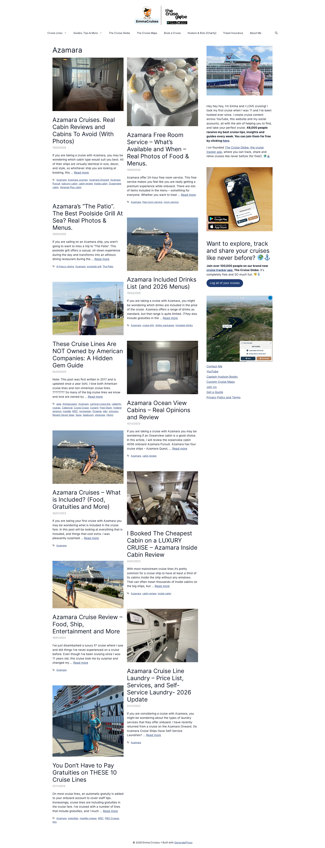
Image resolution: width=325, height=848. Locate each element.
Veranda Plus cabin (70, 187)
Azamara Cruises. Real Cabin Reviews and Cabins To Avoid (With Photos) (83, 130)
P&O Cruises (112, 818)
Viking (109, 414)
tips (54, 821)
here (226, 140)
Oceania (97, 411)
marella (67, 411)
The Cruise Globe (119, 33)
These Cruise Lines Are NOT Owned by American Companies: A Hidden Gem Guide (87, 354)
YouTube (212, 371)
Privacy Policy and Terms (224, 397)
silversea (100, 414)
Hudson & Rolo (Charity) (202, 33)
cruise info (148, 325)
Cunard (94, 407)
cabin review (86, 183)
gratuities (73, 818)
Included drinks (184, 325)
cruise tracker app (220, 270)
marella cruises (88, 818)
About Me (255, 33)
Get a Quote (215, 392)
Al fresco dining (65, 266)
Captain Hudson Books (222, 376)
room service (171, 202)
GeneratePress (183, 842)
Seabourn (88, 414)
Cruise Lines (54, 33)
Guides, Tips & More (85, 33)
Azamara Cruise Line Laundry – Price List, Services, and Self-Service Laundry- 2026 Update (159, 685)
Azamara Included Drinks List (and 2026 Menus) (161, 283)
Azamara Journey (78, 179)
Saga (78, 414)
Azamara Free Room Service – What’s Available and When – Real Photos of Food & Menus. (158, 149)
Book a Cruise (172, 33)
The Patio (108, 266)
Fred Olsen (106, 407)
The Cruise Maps (147, 33)
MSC (75, 411)
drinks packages (164, 325)
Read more (81, 172)
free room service (152, 202)
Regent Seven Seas (63, 414)
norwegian (85, 411)
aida (58, 403)
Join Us (212, 387)
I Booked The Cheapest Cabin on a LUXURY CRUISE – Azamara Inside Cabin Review (162, 544)
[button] (276, 33)
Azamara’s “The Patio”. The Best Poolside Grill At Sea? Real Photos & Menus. (87, 217)
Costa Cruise (81, 407)
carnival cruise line (100, 403)
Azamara (61, 179)
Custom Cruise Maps (221, 381)
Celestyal (67, 407)
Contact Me (214, 366)
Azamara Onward (99, 179)
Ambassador (69, 403)
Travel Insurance (233, 33)
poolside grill (94, 266)
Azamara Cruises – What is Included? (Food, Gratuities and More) (86, 499)
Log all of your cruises (225, 283)
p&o (105, 411)
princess (113, 411)
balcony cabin (69, 183)
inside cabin (100, 183)
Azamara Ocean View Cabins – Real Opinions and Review (158, 410)
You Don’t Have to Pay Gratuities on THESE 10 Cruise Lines (84, 772)
